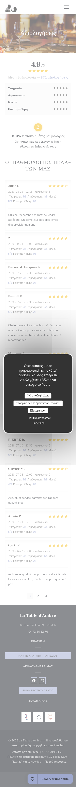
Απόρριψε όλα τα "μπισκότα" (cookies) (38, 403)
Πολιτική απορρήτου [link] (39, 418)
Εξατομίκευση (38, 411)
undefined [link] (39, 423)
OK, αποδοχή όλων (38, 395)
